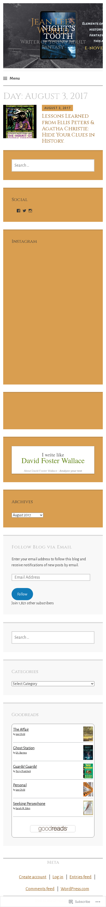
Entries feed (80, 877)
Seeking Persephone (29, 804)
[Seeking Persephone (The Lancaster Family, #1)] (88, 814)
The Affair (21, 729)
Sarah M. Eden (23, 808)
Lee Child (20, 734)
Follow (22, 594)
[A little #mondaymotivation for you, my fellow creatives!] (74, 271)
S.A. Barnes (21, 752)
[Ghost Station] (88, 759)
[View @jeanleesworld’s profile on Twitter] (24, 211)
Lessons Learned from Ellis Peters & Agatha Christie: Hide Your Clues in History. (68, 129)
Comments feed (40, 888)
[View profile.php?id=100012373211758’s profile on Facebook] (18, 211)
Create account (32, 877)
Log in (58, 877)
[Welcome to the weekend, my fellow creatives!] (32, 313)
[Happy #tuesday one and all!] (32, 271)
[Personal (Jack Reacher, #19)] (88, 795)
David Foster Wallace (53, 460)
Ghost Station (24, 748)
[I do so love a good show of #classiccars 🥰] (74, 355)
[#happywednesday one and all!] (32, 355)
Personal (20, 785)
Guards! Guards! (25, 767)
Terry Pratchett (23, 771)
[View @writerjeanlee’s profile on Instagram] (30, 211)
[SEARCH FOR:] (53, 165)
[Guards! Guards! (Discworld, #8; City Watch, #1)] (88, 778)
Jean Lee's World (53, 26)
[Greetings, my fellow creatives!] (74, 313)
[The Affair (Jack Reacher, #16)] (88, 740)
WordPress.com (75, 888)
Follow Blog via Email (42, 547)
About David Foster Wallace (40, 470)
